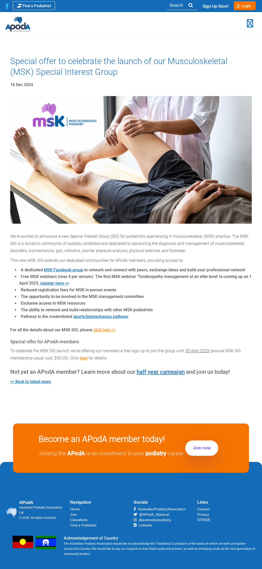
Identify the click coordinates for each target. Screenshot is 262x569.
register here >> (54, 283)
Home (75, 509)
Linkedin (144, 525)
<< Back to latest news (30, 381)
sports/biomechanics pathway (100, 316)
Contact (203, 509)
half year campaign (161, 372)
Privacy (203, 514)
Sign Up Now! (216, 6)
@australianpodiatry (154, 520)
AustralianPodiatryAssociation (161, 509)
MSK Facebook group (63, 269)
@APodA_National (153, 514)
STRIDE (203, 520)
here (84, 358)
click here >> (104, 329)
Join (73, 514)
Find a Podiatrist (37, 6)
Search (190, 5)
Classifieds (79, 520)
